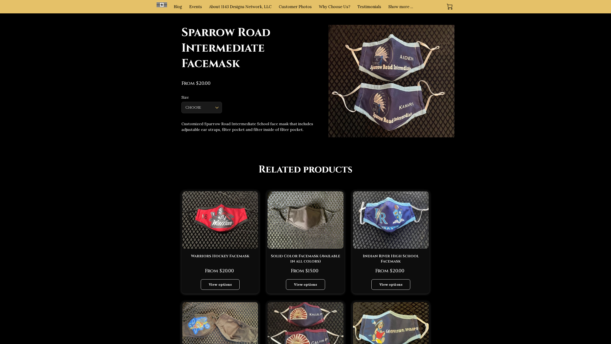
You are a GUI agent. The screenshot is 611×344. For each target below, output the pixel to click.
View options (220, 284)
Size (185, 97)
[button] (201, 107)
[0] (450, 7)
